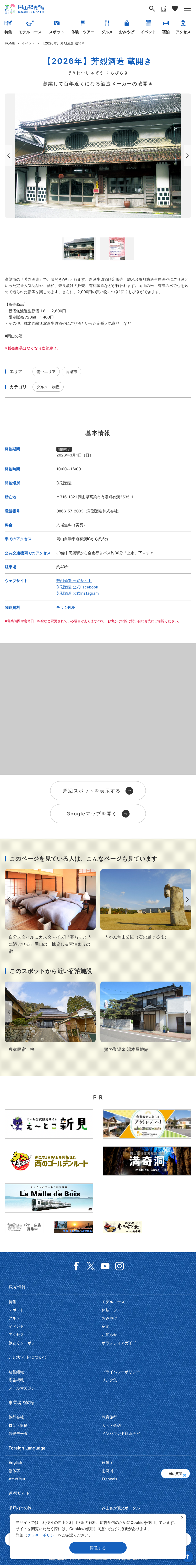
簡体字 (107, 1462)
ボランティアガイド (119, 1342)
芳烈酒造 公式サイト (74, 580)
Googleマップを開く (91, 814)
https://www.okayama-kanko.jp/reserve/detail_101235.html (50, 1017)
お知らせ (109, 1334)
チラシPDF (65, 607)
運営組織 (16, 1371)
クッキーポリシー (42, 1535)
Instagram (119, 1266)
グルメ (107, 31)
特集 (8, 31)
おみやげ (126, 31)
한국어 (107, 1470)
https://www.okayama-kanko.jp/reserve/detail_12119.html (145, 1017)
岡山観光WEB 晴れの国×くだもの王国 (24, 9)
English (15, 1462)
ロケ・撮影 (18, 1425)
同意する (98, 1547)
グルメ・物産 (48, 386)
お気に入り (175, 8)
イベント (148, 31)
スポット (56, 31)
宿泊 (166, 31)
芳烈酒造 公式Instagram (77, 593)
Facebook (76, 1266)
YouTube (105, 1266)
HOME (10, 43)
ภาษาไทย (17, 1479)
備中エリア (46, 371)
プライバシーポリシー (121, 1371)
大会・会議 (111, 1425)
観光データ (18, 1433)
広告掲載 (16, 1380)
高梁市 (71, 371)
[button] (184, 1473)
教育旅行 (109, 1417)
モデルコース (30, 31)
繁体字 (14, 1470)
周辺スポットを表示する (92, 791)
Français (109, 1479)
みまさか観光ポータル (121, 1507)
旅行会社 (16, 1417)
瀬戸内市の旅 (20, 1507)
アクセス (183, 31)
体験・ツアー (82, 31)
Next (188, 155)
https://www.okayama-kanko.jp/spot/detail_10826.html (145, 905)
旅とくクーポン (22, 1342)
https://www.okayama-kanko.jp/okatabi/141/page (50, 912)
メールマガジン (22, 1388)
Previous (7, 155)
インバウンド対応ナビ (121, 1433)
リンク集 (109, 1380)
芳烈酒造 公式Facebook (77, 587)
